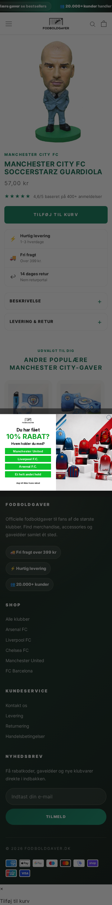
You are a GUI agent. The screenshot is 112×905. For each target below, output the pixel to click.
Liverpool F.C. (28, 459)
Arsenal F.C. (28, 466)
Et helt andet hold (28, 474)
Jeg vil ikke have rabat (28, 483)
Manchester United (28, 451)
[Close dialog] (109, 417)
